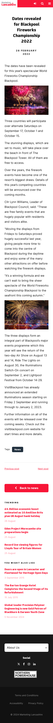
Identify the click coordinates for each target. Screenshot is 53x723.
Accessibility (16, 703)
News (17, 449)
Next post (43, 468)
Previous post (12, 468)
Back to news (29, 488)
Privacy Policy (35, 703)
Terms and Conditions (26, 695)
